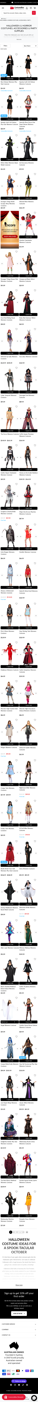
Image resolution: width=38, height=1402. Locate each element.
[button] (3, 8)
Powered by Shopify (26, 1390)
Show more (19, 1285)
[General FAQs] (31, 8)
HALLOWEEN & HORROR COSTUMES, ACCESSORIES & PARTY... (15, 20)
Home (4, 18)
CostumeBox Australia (16, 1390)
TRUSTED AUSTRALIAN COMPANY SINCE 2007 (17, 2)
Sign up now (17, 1313)
